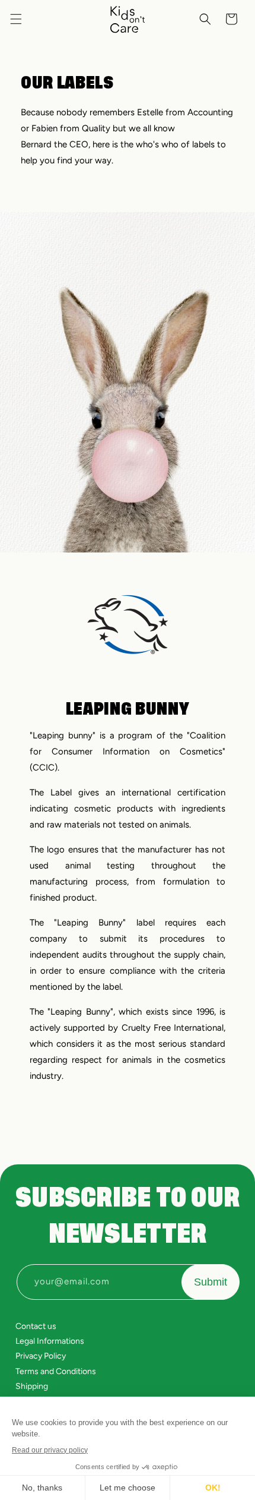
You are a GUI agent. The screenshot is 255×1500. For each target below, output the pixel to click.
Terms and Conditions (55, 1371)
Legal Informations (49, 1341)
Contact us (35, 1326)
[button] (16, 19)
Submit (210, 1282)
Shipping (31, 1386)
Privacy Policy (40, 1356)
